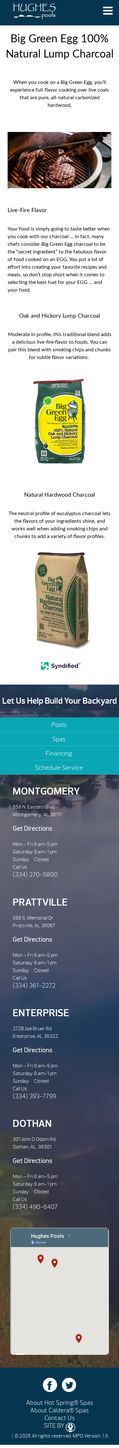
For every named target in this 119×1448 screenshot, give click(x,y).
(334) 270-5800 (35, 875)
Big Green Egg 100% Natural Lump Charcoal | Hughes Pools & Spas (34, 13)
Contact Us (59, 1418)
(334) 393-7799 (34, 1096)
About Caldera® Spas (59, 1410)
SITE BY (55, 1426)
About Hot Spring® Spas (59, 1403)
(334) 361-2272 (34, 985)
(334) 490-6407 (35, 1207)
